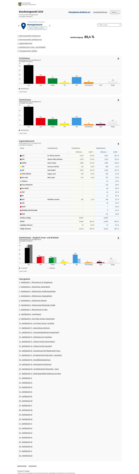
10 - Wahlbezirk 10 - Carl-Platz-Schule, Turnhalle (36, 323)
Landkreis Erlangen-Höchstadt (36, 22)
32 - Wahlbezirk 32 (25, 383)
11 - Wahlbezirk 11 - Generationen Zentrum (34, 328)
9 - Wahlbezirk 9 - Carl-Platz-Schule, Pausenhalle (37, 319)
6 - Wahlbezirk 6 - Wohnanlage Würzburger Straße (37, 305)
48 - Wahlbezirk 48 (25, 456)
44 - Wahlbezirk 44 (25, 437)
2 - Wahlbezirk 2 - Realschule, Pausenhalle (34, 287)
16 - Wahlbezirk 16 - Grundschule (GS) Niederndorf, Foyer (39, 351)
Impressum (32, 466)
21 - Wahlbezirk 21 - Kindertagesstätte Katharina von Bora (40, 374)
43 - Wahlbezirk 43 (25, 433)
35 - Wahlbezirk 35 (25, 396)
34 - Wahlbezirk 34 (25, 392)
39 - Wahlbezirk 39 (25, 415)
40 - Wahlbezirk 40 (25, 419)
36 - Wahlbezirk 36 (25, 401)
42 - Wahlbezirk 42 (25, 428)
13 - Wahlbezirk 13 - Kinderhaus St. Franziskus (35, 337)
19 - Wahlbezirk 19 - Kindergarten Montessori (35, 364)
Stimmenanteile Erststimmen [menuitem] (30, 36)
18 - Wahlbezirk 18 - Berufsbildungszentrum (35, 360)
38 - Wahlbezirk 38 (25, 410)
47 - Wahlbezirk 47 (25, 451)
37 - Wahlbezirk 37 (25, 405)
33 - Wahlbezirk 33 (25, 387)
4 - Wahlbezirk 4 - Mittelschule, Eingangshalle (35, 296)
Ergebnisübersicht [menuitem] (25, 43)
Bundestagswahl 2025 (31, 11)
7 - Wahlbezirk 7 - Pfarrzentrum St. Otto (33, 310)
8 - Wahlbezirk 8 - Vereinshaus (30, 314)
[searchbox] (109, 24)
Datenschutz (21, 466)
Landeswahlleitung (100, 12)
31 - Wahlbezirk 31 (25, 378)
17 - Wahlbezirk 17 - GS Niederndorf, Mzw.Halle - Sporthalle (40, 355)
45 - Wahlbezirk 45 (25, 442)
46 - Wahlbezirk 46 (25, 447)
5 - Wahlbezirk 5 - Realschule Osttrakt (33, 301)
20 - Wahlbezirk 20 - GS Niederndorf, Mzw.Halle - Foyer (39, 369)
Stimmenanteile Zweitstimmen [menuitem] (30, 40)
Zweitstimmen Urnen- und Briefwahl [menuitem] (32, 47)
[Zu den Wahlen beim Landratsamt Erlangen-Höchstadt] (43, 4)
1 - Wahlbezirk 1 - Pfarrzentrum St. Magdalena (35, 282)
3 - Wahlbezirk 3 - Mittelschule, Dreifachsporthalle (37, 291)
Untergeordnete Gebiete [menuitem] (28, 51)
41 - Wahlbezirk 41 (25, 424)
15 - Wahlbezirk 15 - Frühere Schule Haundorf (35, 346)
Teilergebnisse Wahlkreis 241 (79, 12)
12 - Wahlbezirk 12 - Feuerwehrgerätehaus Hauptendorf (39, 332)
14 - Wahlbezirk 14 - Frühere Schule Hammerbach (37, 342)
